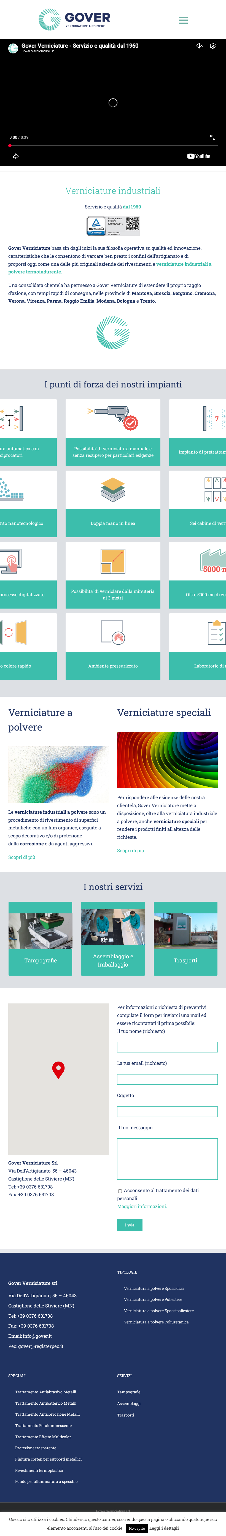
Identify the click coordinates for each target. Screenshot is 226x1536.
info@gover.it (37, 1336)
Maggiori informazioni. (142, 1206)
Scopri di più (21, 857)
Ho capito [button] (137, 1528)
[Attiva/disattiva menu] (183, 20)
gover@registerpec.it (40, 1346)
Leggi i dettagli (164, 1528)
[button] (58, 1070)
